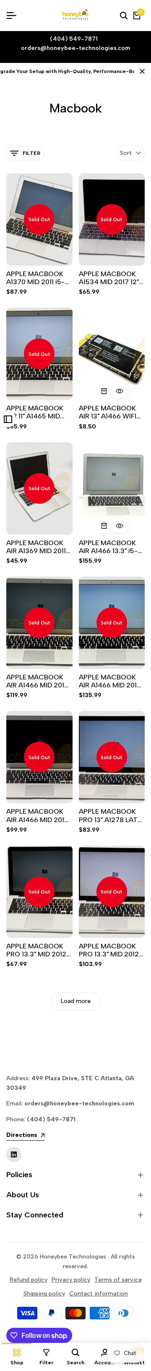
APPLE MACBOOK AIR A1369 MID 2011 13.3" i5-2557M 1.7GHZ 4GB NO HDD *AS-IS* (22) (39, 547)
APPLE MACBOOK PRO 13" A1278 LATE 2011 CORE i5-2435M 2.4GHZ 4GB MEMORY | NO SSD (111, 815)
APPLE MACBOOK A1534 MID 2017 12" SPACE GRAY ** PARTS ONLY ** (109, 278)
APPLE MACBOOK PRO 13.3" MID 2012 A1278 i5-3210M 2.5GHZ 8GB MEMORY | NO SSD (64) (109, 950)
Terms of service (118, 1279)
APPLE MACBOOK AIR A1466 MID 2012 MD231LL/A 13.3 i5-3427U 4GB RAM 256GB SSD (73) (110, 681)
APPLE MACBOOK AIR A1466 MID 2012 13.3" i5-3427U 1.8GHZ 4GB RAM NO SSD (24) (37, 681)
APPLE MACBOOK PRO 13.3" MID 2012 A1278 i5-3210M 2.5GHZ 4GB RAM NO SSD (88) (36, 950)
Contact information (98, 1293)
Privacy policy (71, 1279)
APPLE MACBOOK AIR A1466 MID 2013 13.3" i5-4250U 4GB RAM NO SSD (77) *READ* (37, 815)
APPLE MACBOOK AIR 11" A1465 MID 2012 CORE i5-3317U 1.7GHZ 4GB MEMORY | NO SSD (39, 412)
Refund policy (28, 1279)
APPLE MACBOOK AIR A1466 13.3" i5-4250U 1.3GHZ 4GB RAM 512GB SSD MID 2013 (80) (111, 547)
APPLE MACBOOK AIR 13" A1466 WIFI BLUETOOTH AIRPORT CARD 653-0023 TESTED (108, 412)
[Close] (140, 71)
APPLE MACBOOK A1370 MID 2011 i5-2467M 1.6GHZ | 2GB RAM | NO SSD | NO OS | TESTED (38, 278)
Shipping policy (44, 1293)
